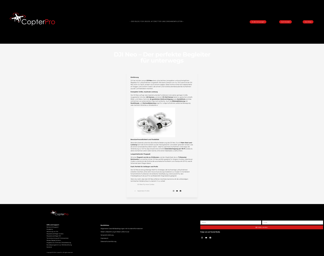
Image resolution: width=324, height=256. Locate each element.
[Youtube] (177, 190)
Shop (158, 181)
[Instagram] (173, 190)
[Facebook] (180, 190)
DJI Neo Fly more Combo (145, 184)
